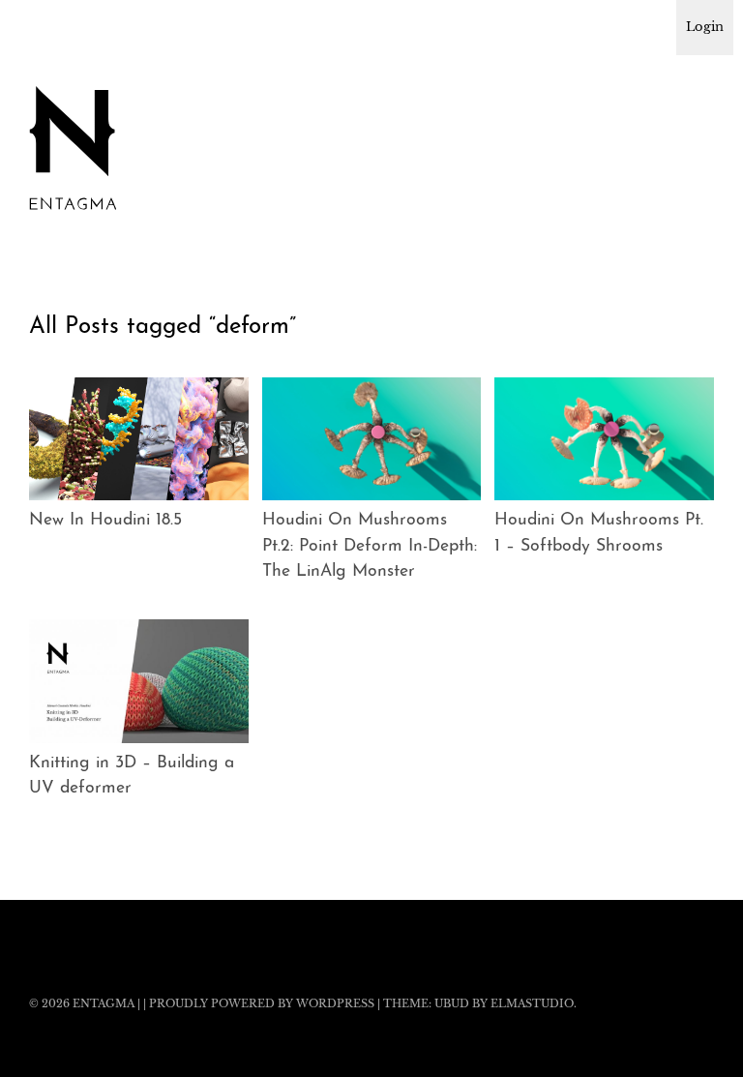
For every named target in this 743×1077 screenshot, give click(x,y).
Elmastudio (532, 1003)
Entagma (103, 1003)
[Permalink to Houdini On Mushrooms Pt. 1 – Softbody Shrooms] (604, 438)
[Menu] (53, 28)
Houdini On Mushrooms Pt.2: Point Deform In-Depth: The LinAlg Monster (369, 546)
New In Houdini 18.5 (105, 520)
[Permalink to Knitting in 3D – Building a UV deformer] (139, 681)
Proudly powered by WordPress (261, 1003)
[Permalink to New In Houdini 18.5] (139, 438)
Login (705, 26)
